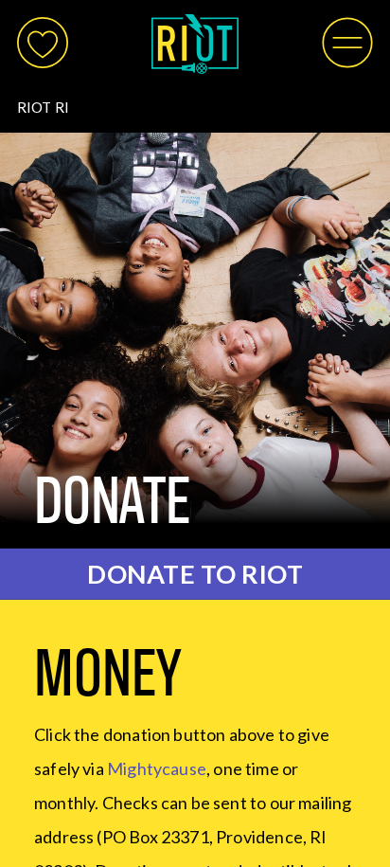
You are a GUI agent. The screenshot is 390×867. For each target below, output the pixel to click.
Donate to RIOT (195, 573)
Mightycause (156, 768)
